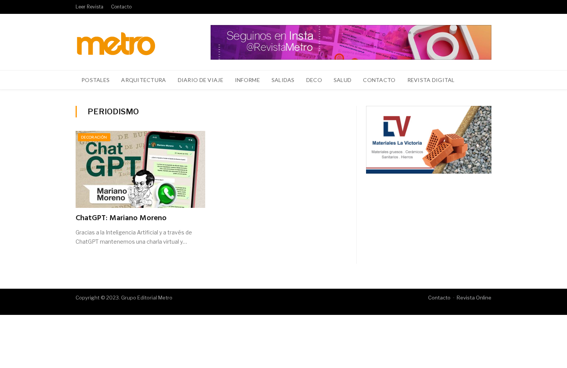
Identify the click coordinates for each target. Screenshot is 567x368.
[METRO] (116, 41)
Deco (314, 80)
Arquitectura (143, 80)
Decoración (94, 137)
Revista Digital (431, 80)
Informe (247, 80)
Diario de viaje (200, 80)
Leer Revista (89, 7)
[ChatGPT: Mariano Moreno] (140, 169)
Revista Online (474, 297)
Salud (342, 80)
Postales (95, 80)
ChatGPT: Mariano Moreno (121, 218)
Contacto (121, 7)
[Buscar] (481, 80)
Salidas (283, 80)
